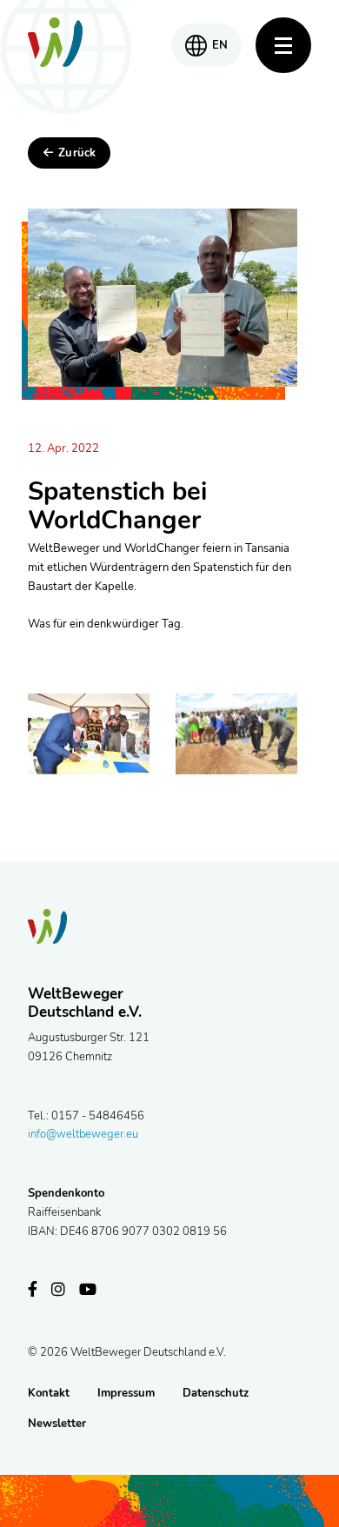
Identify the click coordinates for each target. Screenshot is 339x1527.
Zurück (77, 153)
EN (220, 45)
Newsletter (57, 1423)
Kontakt (49, 1393)
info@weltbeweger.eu (83, 1134)
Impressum (126, 1393)
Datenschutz (216, 1393)
